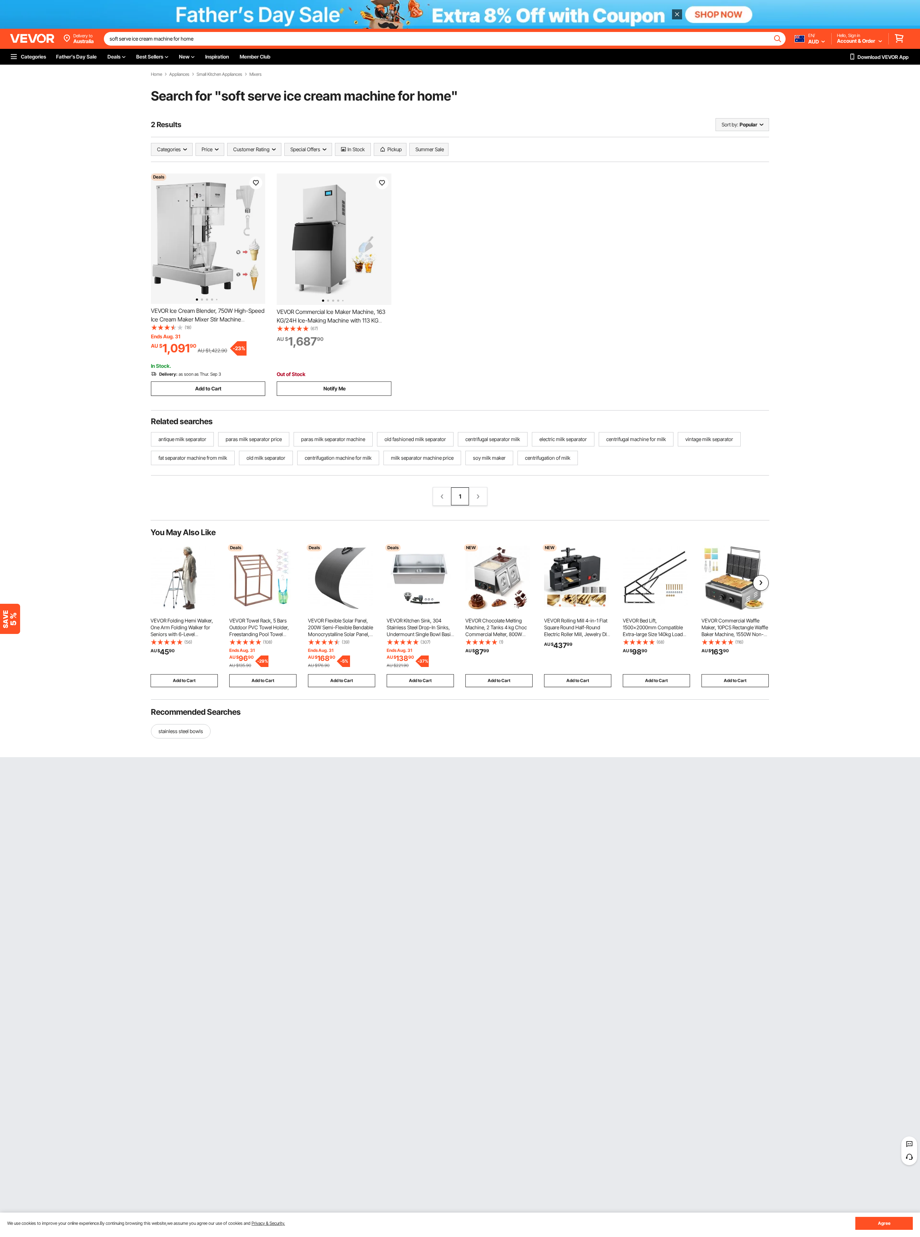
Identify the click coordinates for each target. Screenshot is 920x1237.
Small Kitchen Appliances (219, 74)
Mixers (255, 74)
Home (156, 74)
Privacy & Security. (268, 1223)
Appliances (179, 74)
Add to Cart (208, 388)
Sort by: (730, 124)
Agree (884, 1223)
